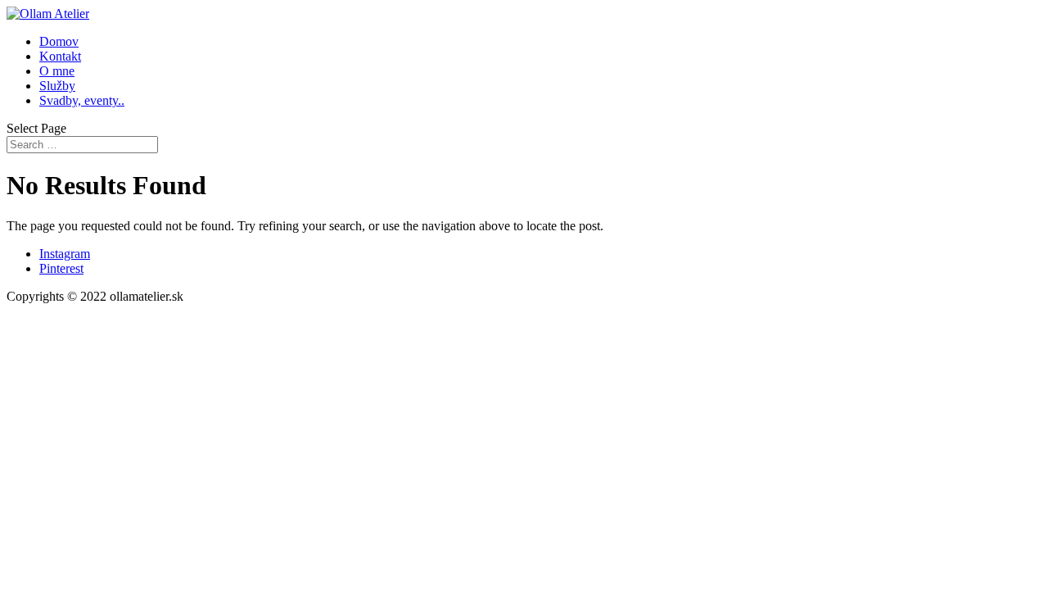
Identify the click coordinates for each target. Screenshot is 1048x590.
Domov (59, 41)
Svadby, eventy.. (81, 100)
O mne (57, 71)
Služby (57, 86)
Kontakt (60, 56)
